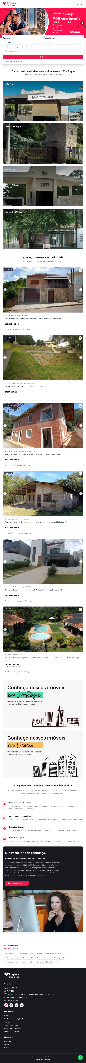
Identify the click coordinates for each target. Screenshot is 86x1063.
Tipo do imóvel (49, 38)
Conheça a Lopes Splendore (14, 1019)
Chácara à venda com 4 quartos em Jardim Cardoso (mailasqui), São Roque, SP (34, 454)
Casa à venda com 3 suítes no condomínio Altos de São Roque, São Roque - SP (33, 590)
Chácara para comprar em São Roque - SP (50, 958)
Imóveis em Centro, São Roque (16, 962)
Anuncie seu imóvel (11, 1031)
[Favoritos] (77, 4)
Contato (7, 1022)
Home (6, 1016)
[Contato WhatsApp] (80, 1057)
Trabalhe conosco (11, 1025)
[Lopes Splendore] (11, 975)
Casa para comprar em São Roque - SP (49, 954)
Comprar (7, 1041)
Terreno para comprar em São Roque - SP (19, 958)
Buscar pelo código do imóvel (12, 62)
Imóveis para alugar (26, 954)
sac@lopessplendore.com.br (17, 997)
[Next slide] (81, 289)
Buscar (44, 57)
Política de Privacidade (12, 1028)
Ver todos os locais (10, 949)
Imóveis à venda (11, 954)
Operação (7, 38)
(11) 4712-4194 (12, 988)
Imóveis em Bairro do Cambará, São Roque (43, 962)
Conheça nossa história (16, 883)
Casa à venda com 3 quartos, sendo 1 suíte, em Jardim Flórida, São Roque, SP (33, 318)
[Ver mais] (43, 23)
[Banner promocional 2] (43, 754)
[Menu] (81, 4)
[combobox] (22, 42)
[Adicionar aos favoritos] (80, 270)
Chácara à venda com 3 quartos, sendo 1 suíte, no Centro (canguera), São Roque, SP (36, 522)
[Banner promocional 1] (43, 704)
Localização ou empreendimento (15, 47)
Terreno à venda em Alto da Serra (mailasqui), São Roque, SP (27, 386)
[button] (3, 23)
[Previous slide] (5, 289)
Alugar (6, 1044)
